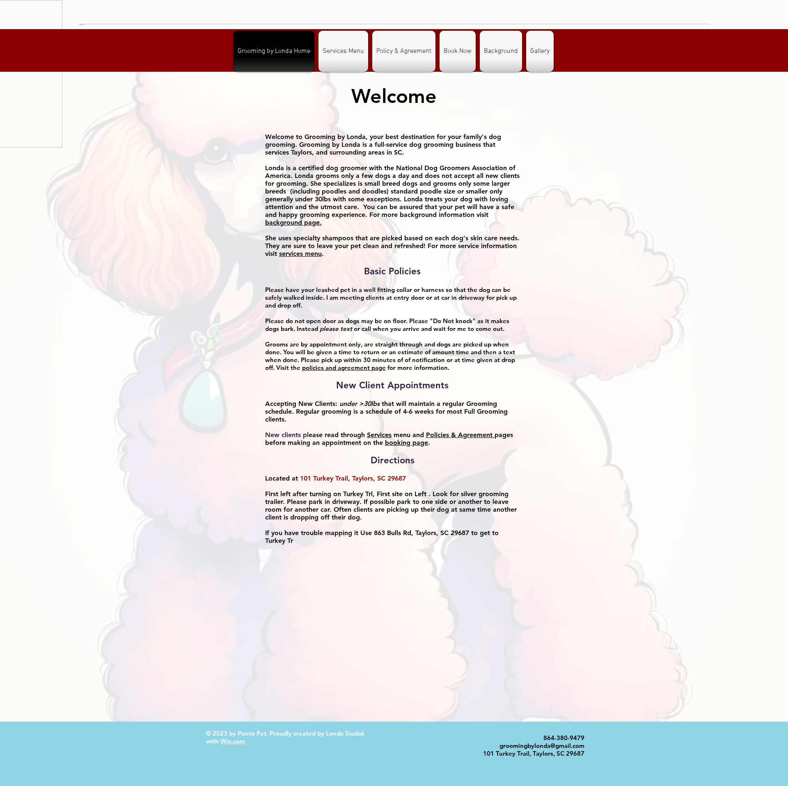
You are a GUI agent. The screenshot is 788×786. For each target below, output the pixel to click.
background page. (293, 222)
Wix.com (232, 741)
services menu (300, 253)
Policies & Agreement (460, 435)
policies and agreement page (344, 367)
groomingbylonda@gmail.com (541, 746)
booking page (406, 443)
